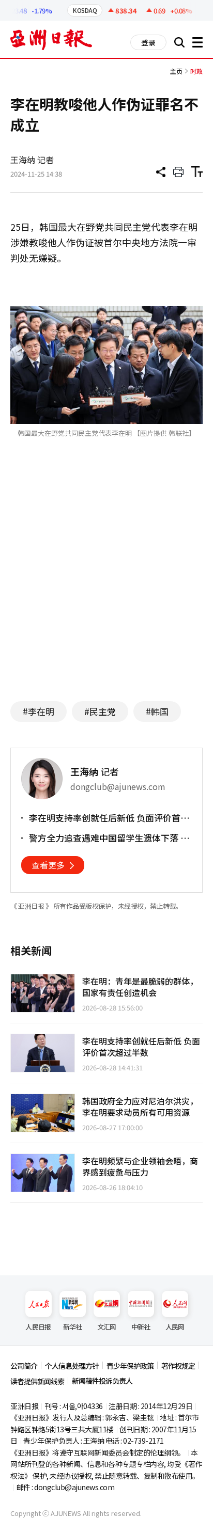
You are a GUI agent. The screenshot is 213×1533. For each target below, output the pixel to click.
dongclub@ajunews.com (74, 1487)
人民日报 (38, 1327)
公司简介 (23, 1366)
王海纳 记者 (32, 159)
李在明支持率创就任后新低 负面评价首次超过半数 (109, 818)
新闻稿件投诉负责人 (102, 1381)
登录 (148, 42)
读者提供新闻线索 (37, 1381)
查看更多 (48, 865)
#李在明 (38, 711)
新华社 (72, 1327)
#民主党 (100, 711)
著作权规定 (178, 1366)
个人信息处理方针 (72, 1366)
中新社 (140, 1327)
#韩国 (157, 711)
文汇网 (106, 1327)
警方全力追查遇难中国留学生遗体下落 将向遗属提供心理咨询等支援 (109, 838)
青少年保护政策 (130, 1366)
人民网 (175, 1327)
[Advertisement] (106, 592)
